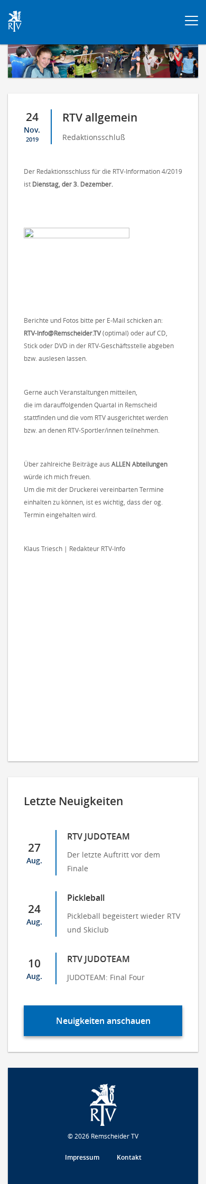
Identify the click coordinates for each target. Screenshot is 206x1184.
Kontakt (129, 1157)
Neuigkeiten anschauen (103, 1021)
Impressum (82, 1157)
